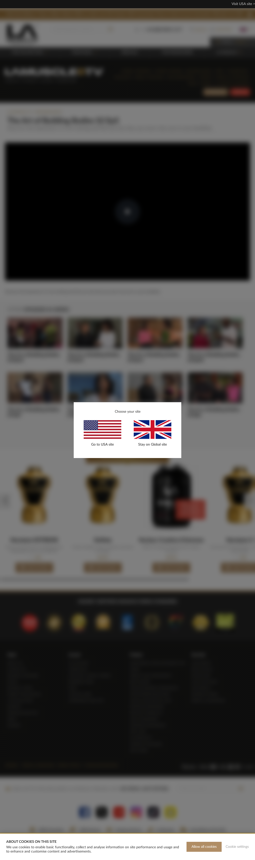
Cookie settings (237, 847)
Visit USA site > (243, 4)
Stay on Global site (152, 444)
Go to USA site (102, 444)
